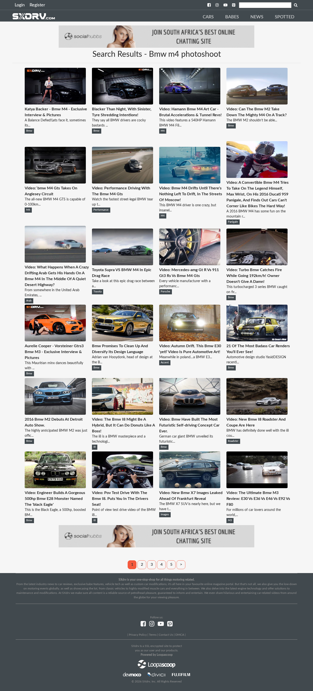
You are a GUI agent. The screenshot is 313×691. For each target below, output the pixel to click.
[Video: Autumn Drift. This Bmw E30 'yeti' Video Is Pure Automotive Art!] (189, 340)
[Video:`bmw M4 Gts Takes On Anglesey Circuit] (55, 182)
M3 (230, 520)
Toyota (97, 291)
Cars (208, 17)
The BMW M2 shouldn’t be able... (251, 120)
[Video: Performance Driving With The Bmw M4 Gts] (122, 182)
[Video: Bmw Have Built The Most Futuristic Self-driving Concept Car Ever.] (189, 413)
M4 (163, 131)
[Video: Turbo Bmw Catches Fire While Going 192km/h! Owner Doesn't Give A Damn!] (257, 264)
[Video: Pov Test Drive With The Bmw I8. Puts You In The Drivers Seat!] (122, 487)
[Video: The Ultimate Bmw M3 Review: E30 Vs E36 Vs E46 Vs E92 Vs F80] (257, 487)
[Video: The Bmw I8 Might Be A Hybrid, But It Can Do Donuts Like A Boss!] (122, 413)
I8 (94, 447)
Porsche (165, 291)
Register (37, 5)
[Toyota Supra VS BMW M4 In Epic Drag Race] (122, 264)
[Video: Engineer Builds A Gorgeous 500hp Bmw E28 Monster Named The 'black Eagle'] (55, 487)
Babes (232, 17)
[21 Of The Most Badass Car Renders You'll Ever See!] (257, 340)
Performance (101, 210)
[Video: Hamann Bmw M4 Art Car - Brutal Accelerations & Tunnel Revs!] (189, 103)
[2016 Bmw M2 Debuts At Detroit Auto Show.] (55, 413)
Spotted (284, 17)
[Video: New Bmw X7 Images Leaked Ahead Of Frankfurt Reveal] (189, 487)
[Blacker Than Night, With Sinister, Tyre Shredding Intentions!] (122, 103)
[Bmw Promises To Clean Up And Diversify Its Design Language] (122, 340)
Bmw (29, 131)
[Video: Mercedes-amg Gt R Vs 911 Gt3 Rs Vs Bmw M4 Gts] (189, 264)
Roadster (233, 441)
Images (165, 514)
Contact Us (166, 634)
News (256, 17)
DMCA (179, 634)
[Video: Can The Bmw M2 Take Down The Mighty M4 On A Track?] (257, 103)
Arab (29, 300)
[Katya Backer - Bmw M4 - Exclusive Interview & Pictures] (55, 103)
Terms (152, 634)
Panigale (233, 222)
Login (20, 5)
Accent (165, 362)
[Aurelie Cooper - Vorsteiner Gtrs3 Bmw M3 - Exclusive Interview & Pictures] (55, 340)
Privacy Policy (138, 634)
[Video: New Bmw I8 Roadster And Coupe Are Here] (257, 413)
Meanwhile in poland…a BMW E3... (185, 357)
